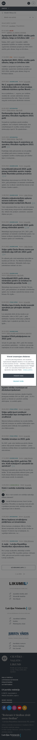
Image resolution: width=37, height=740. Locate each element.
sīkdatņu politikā (27, 369)
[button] (18, 381)
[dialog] (18, 370)
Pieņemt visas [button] (18, 375)
